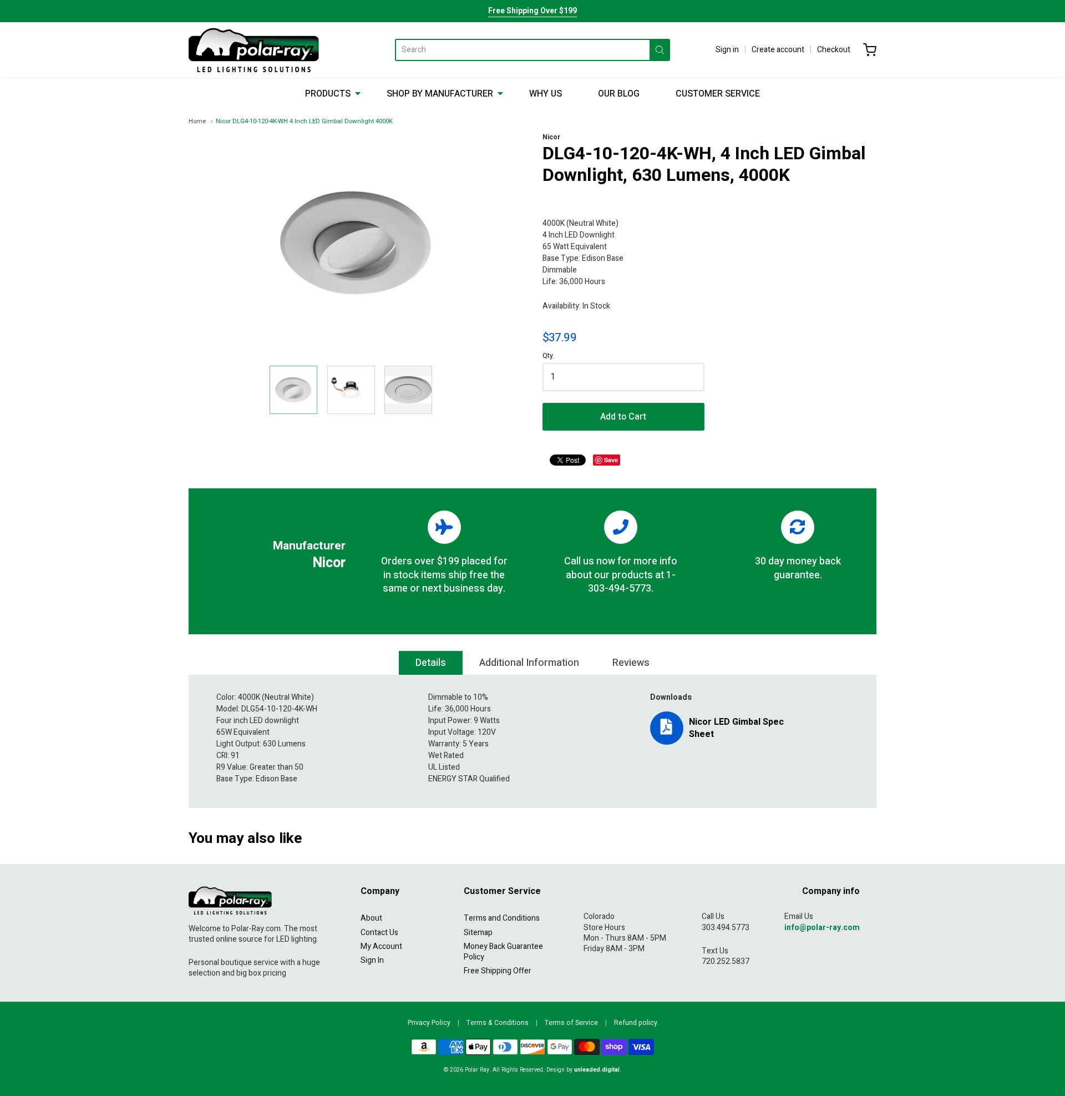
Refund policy (635, 1023)
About (371, 918)
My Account (381, 946)
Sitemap (478, 932)
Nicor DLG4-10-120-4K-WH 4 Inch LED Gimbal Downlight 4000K (304, 121)
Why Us (545, 93)
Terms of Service (571, 1023)
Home (197, 121)
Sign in (727, 49)
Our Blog (619, 93)
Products (328, 93)
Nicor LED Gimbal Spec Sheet (736, 728)
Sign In (372, 960)
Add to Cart (623, 416)
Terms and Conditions (502, 918)
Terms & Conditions (497, 1023)
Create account (778, 49)
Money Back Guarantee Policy (503, 952)
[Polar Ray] (254, 50)
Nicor (551, 137)
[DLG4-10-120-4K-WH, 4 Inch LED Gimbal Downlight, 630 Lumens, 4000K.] (293, 389)
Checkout (833, 49)
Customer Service (718, 93)
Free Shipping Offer (497, 971)
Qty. (548, 356)
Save (611, 460)
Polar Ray (477, 1069)
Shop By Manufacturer (440, 93)
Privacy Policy (429, 1023)
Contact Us (379, 932)
